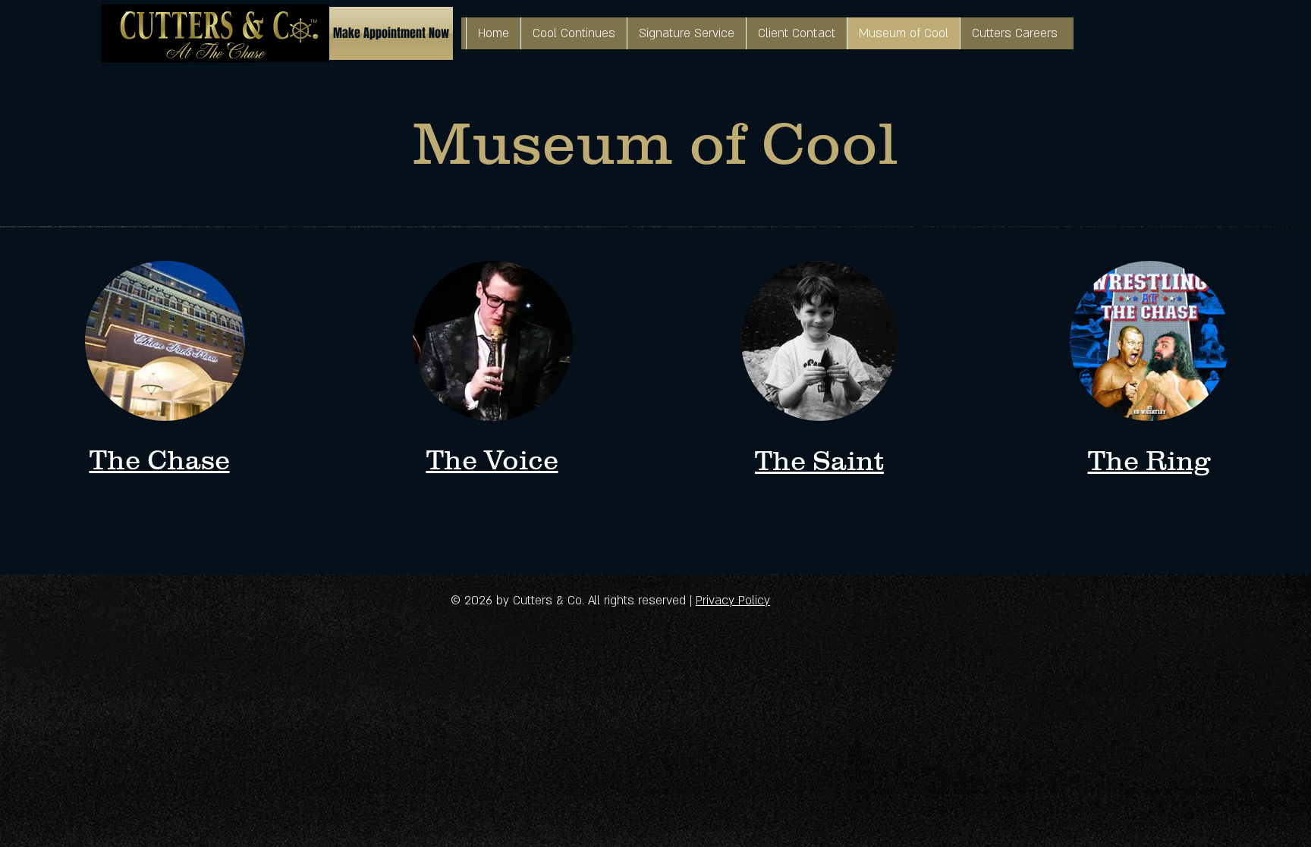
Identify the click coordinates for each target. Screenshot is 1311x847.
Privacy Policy (733, 600)
